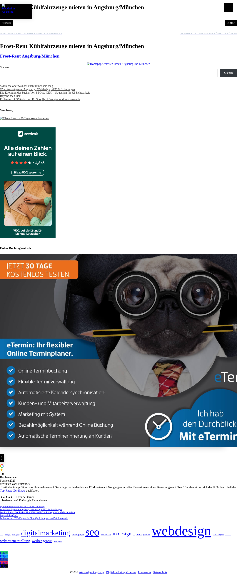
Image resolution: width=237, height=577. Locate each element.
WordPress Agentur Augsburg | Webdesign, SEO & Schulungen (37, 89)
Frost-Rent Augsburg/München (29, 56)
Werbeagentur (42, 541)
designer (15, 535)
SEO (92, 532)
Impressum (144, 572)
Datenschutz (160, 572)
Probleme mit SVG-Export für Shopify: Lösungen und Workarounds (40, 99)
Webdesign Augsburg (91, 572)
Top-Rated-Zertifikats (12, 490)
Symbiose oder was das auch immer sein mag (26, 85)
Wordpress (58, 541)
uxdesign (122, 533)
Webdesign (181, 530)
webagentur (143, 534)
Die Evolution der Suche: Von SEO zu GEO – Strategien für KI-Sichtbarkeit (45, 92)
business (1, 535)
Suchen (4, 67)
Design (8, 535)
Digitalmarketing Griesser (121, 572)
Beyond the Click (10, 95)
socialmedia (106, 535)
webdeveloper (228, 535)
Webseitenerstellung (15, 541)
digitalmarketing (45, 533)
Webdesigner (218, 535)
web (134, 535)
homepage (78, 534)
